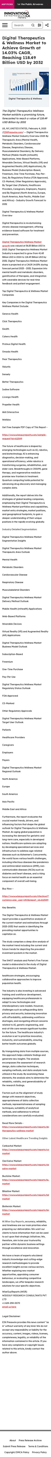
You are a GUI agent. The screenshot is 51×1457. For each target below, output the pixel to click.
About (13, 1440)
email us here (9, 1306)
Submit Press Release (14, 1446)
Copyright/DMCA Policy (16, 1452)
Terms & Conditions (38, 1446)
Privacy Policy (39, 1452)
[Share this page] (47, 25)
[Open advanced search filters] (39, 25)
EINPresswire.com (12, 132)
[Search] (33, 25)
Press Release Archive (30, 1440)
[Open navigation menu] (5, 25)
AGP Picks (7, 4)
